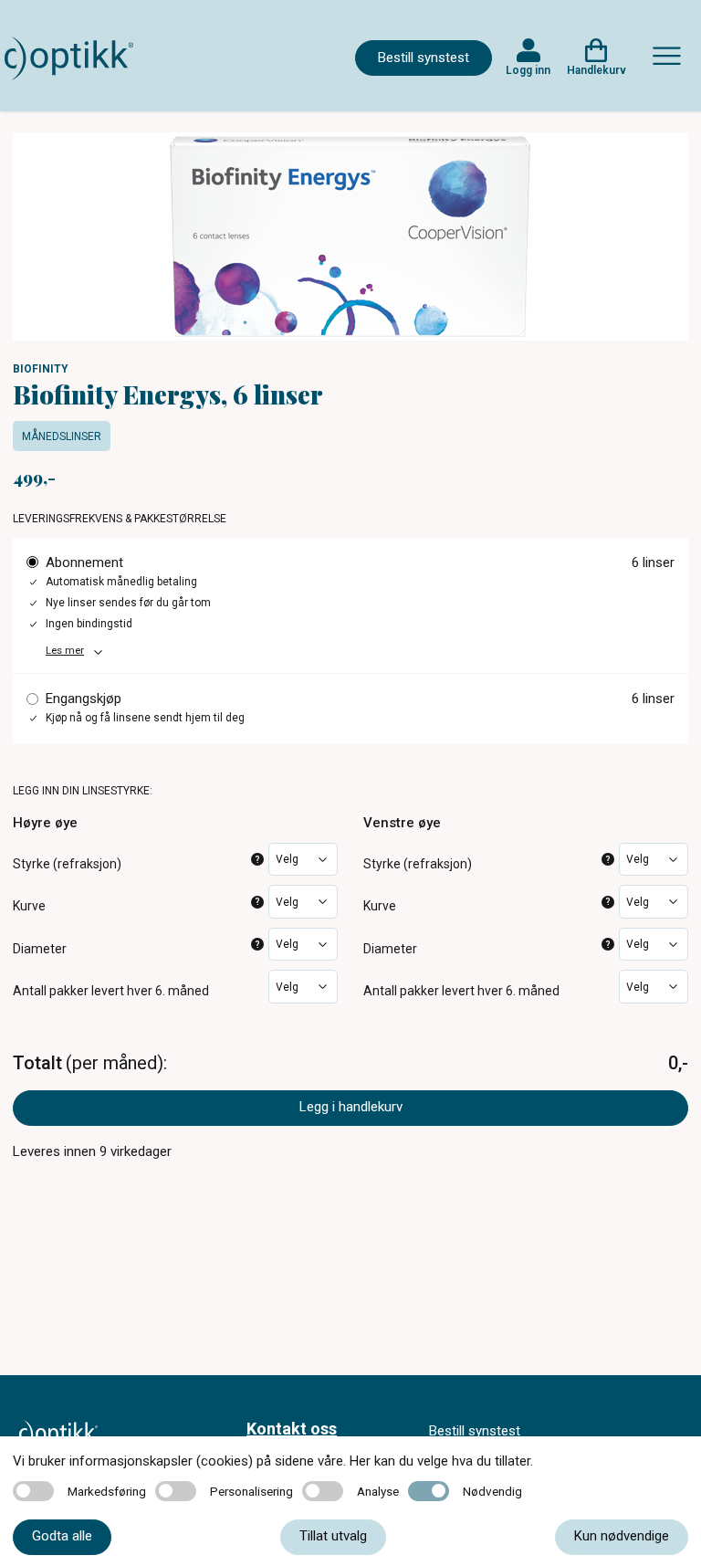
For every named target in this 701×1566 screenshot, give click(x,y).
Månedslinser (61, 436)
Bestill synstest (423, 57)
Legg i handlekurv (351, 1106)
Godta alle (62, 1536)
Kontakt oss (291, 1428)
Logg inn (528, 70)
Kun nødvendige (621, 1536)
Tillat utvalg (333, 1536)
